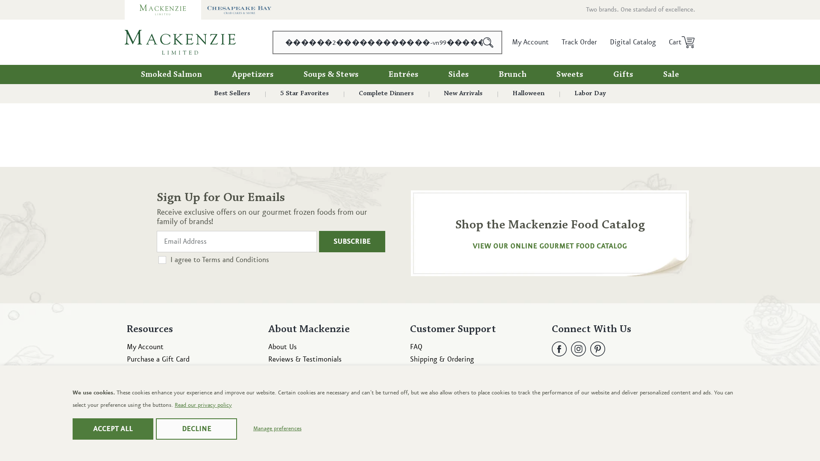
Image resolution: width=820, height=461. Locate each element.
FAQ (416, 347)
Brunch (513, 74)
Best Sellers (232, 93)
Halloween (528, 93)
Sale (671, 74)
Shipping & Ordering (442, 359)
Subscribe (352, 241)
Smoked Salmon (171, 74)
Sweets (569, 74)
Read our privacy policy (203, 405)
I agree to (219, 260)
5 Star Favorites (304, 93)
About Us (282, 347)
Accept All (113, 429)
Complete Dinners (386, 93)
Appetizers (253, 74)
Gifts (623, 74)
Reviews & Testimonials (305, 359)
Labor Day (590, 93)
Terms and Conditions (235, 260)
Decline (196, 429)
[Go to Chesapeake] (239, 10)
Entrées (404, 74)
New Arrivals (463, 93)
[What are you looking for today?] (488, 42)
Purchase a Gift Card (158, 359)
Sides (458, 74)
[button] (678, 42)
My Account (145, 347)
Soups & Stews (331, 74)
